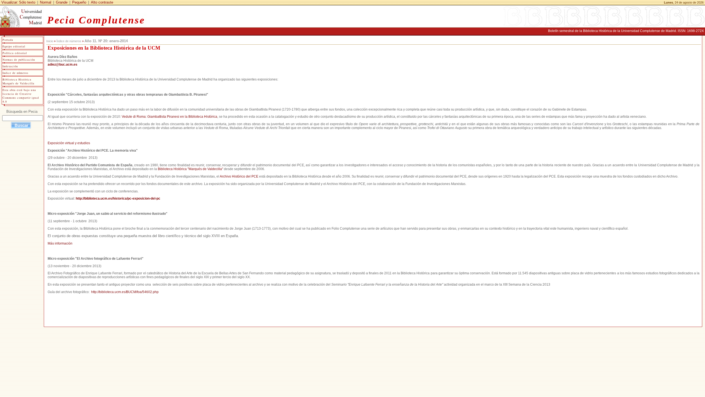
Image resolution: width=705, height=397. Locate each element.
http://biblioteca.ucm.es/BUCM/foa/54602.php (125, 292)
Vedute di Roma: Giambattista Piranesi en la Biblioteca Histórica (169, 117)
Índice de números (68, 41)
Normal (45, 2)
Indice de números (15, 73)
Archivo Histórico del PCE (239, 176)
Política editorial (14, 53)
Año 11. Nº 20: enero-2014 (106, 41)
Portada (7, 40)
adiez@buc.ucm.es (62, 64)
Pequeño (79, 2)
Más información (60, 243)
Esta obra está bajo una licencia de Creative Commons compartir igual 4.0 (20, 95)
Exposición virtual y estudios (69, 143)
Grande (61, 2)
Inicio (49, 41)
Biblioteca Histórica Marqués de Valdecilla (18, 81)
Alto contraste (102, 2)
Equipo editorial (13, 46)
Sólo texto (27, 2)
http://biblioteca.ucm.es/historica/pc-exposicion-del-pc (118, 198)
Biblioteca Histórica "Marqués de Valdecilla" (190, 169)
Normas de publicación (18, 59)
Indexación (10, 66)
